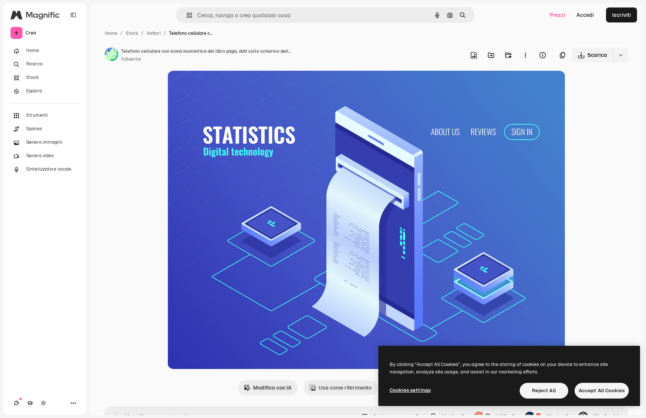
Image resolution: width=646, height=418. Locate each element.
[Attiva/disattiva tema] (43, 403)
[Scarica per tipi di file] (620, 55)
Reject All (544, 390)
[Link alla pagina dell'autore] (111, 55)
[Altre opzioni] (525, 55)
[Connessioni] (16, 403)
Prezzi (557, 15)
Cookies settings (410, 390)
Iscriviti (621, 15)
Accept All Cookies (602, 390)
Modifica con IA (272, 387)
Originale (217, 85)
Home (111, 33)
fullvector (131, 59)
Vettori (154, 33)
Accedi (585, 15)
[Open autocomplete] (186, 15)
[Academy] (30, 403)
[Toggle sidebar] (73, 15)
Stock (132, 33)
